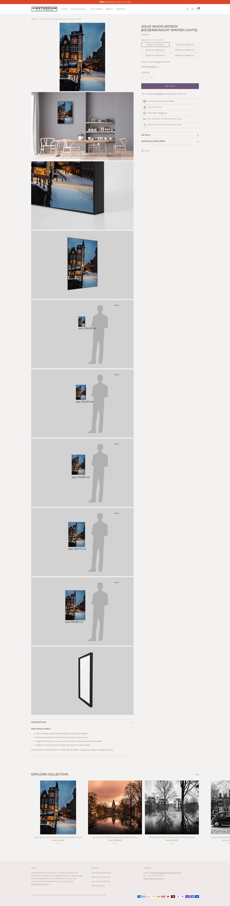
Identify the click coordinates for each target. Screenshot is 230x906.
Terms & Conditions (101, 881)
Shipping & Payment (102, 873)
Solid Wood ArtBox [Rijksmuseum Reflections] (115, 837)
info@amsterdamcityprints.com (165, 873)
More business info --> (154, 878)
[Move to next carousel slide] (197, 775)
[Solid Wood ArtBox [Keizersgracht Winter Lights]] (58, 807)
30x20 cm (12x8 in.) (155, 44)
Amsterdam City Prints (53, 895)
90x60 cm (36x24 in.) (155, 55)
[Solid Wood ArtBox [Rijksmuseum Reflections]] (115, 807)
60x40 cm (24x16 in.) (155, 50)
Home (33, 19)
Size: (152, 40)
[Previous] (93, 2)
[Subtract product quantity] (143, 77)
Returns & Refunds (101, 877)
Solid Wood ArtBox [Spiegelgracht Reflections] (172, 837)
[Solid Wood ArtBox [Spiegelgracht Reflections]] (172, 807)
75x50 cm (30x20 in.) (184, 50)
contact (152, 67)
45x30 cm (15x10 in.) (184, 44)
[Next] (137, 2)
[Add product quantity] (151, 77)
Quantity (145, 72)
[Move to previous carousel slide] (191, 775)
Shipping (159, 94)
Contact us (162, 113)
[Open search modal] (187, 9)
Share (147, 151)
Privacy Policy (98, 886)
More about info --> (40, 884)
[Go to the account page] (192, 9)
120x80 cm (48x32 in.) (185, 55)
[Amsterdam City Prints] (44, 9)
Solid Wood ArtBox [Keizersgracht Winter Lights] (58, 837)
